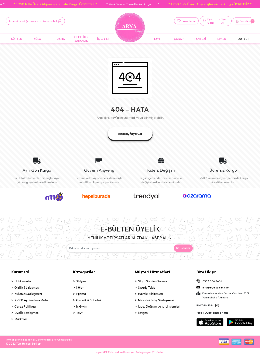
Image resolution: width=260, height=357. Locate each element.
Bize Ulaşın (206, 271)
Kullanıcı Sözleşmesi (28, 294)
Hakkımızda (22, 281)
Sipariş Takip (146, 287)
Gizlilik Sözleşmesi (26, 287)
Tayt (79, 313)
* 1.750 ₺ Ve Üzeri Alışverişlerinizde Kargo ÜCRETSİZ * (55, 4)
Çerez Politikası (25, 306)
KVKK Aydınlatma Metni (31, 300)
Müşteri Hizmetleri (152, 271)
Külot (79, 287)
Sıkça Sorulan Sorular (152, 281)
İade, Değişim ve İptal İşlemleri (159, 306)
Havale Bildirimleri (150, 294)
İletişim (143, 313)
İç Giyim (81, 306)
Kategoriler (84, 271)
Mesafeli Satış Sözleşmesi (156, 300)
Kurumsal (20, 271)
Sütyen (81, 281)
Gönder (185, 248)
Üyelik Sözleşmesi (26, 313)
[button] (243, 20)
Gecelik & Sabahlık (89, 300)
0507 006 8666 (212, 281)
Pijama (81, 294)
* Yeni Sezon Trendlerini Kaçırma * (132, 4)
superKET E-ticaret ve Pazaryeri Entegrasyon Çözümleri (130, 352)
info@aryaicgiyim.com (216, 287)
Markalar (20, 319)
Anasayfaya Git (130, 134)
